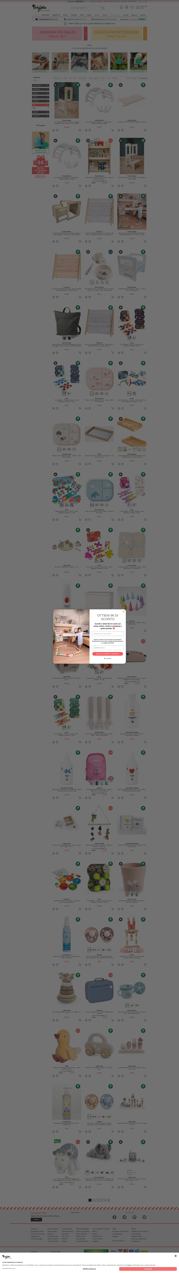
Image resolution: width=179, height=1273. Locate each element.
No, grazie (107, 658)
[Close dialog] (123, 611)
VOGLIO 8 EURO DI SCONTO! (107, 654)
